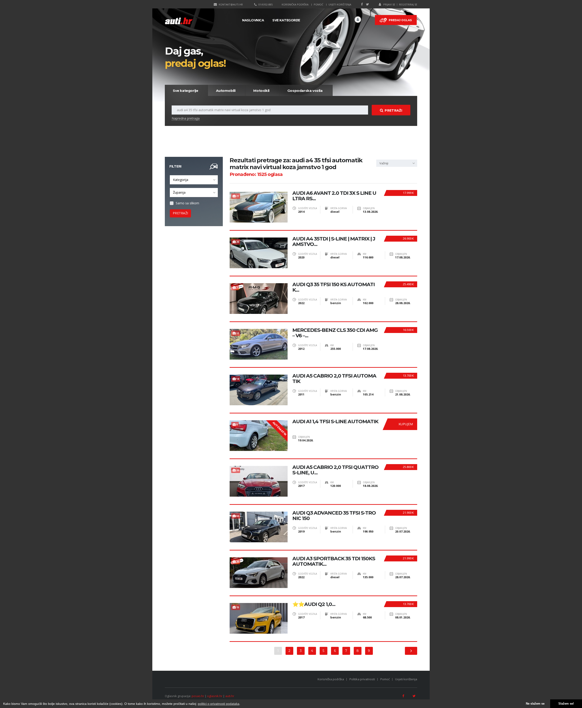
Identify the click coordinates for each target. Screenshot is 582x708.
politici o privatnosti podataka (218, 703)
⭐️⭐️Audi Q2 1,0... (313, 604)
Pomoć (318, 4)
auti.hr (229, 696)
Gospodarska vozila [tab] (305, 90)
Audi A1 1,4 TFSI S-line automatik (335, 421)
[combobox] (194, 179)
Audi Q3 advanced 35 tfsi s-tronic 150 (334, 515)
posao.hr (198, 696)
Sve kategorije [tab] (185, 90)
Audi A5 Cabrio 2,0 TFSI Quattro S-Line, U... (335, 470)
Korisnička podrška (295, 4)
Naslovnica (253, 20)
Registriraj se (408, 4)
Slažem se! (566, 703)
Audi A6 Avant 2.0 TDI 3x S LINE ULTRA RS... (334, 195)
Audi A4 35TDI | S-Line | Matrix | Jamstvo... (333, 241)
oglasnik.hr (214, 696)
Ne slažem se (535, 703)
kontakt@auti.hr (231, 4)
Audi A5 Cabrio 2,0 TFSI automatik (334, 378)
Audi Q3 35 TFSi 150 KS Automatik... (333, 287)
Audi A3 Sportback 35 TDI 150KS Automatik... (333, 561)
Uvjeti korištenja (340, 4)
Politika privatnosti (362, 679)
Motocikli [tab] (261, 90)
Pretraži (393, 110)
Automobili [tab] (225, 90)
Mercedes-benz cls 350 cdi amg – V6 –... (335, 333)
